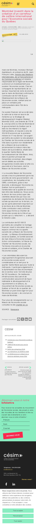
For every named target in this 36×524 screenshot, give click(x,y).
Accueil (4, 27)
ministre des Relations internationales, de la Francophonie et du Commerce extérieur (17, 76)
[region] (18, 506)
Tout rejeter (18, 521)
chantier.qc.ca (22, 305)
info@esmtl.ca (8, 469)
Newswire (15, 309)
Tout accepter (18, 510)
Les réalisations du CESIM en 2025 (18, 351)
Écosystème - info (14, 27)
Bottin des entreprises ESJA (16, 349)
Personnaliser (18, 516)
